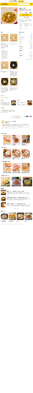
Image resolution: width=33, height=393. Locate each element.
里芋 (20, 34)
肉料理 (4, 224)
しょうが (20, 35)
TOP (1, 224)
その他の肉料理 (9, 224)
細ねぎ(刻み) (21, 46)
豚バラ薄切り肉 (21, 37)
